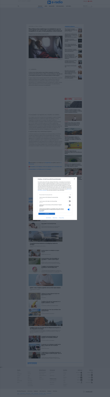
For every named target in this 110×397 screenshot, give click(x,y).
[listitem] (55, 194)
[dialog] (55, 198)
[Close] (75, 179)
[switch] (69, 197)
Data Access (55, 217)
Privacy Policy (61, 217)
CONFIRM (47, 213)
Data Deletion (48, 217)
